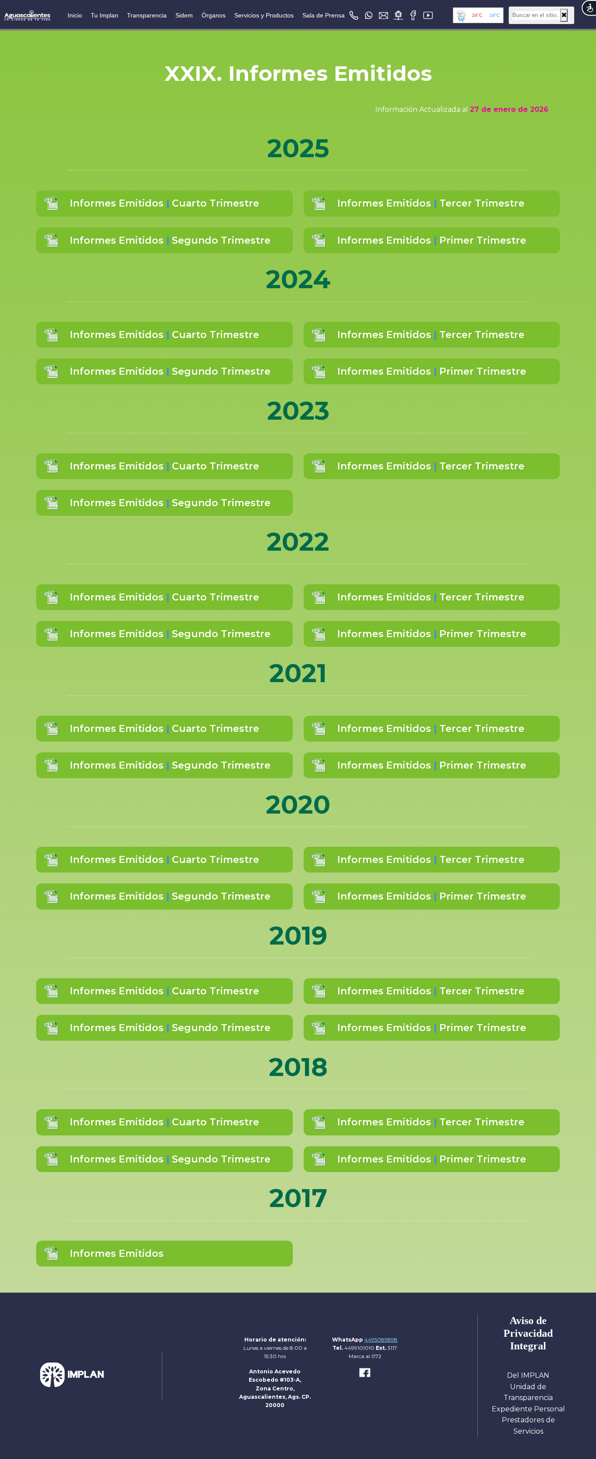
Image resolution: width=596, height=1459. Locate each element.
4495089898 (380, 1339)
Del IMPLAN (528, 1375)
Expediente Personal (528, 1409)
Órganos (214, 15)
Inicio (75, 15)
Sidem (184, 15)
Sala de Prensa (323, 15)
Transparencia (147, 15)
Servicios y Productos (264, 15)
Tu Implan (104, 15)
